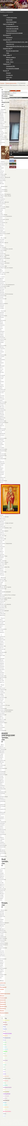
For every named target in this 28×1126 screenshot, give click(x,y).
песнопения (5, 1085)
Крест (4, 1031)
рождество (5, 1104)
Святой (5, 1051)
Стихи (4, 1053)
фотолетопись (7, 1111)
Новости (5, 1035)
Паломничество (6, 1037)
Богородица (6, 1020)
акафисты (5, 1058)
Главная (2, 83)
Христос (5, 1055)
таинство (5, 1109)
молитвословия (6, 1078)
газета (4, 1064)
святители (2, 982)
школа (4, 1115)
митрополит (6, 1076)
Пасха (4, 1040)
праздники (6, 1091)
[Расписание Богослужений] (17, 90)
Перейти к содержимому (6, 12)
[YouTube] (12, 90)
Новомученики (7, 1033)
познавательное (7, 1087)
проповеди (6, 1100)
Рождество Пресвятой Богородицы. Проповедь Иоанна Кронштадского (4, 1008)
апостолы (5, 1060)
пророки (4, 1102)
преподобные (6, 1093)
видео (4, 1062)
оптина (4, 1082)
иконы (4, 1071)
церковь (4, 1113)
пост (4, 1089)
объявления (5, 1080)
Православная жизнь (10, 83)
